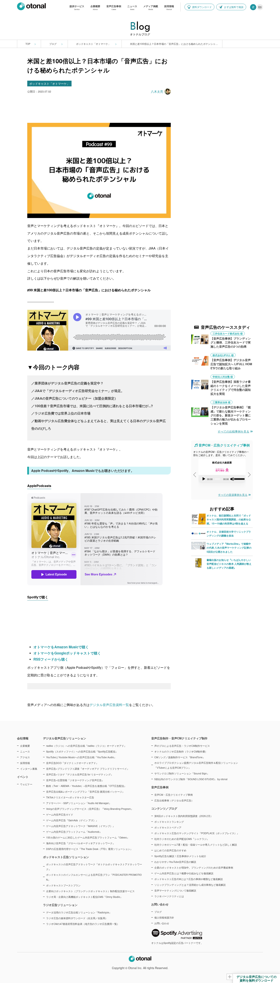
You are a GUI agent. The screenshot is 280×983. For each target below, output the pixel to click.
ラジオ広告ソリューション (60, 905)
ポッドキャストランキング (169, 821)
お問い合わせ (161, 923)
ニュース (25, 751)
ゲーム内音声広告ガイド (59, 814)
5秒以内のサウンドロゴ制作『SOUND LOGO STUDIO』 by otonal (191, 779)
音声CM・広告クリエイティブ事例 (173, 794)
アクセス (25, 757)
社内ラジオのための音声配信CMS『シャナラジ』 (181, 839)
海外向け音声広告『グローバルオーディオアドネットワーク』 (80, 843)
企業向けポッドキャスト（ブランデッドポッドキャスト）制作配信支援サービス (90, 891)
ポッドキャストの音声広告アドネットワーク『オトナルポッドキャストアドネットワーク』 (94, 866)
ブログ (53, 43)
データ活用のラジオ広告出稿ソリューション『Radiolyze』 (79, 912)
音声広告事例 (159, 787)
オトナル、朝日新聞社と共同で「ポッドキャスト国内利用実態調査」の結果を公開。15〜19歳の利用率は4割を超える (229, 519)
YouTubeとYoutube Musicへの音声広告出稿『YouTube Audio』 (81, 757)
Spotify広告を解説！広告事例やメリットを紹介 (180, 856)
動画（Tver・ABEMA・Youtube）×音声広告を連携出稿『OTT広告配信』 (86, 786)
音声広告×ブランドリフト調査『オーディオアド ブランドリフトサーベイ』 (87, 768)
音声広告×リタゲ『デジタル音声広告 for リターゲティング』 (79, 774)
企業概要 (25, 745)
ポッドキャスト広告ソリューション (66, 857)
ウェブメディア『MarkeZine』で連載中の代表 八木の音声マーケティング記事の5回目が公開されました (229, 547)
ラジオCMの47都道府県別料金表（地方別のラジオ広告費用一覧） (82, 923)
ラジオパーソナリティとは (169, 896)
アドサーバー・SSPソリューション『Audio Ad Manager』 (78, 803)
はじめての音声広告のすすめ (170, 850)
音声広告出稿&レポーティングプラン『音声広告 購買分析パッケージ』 (85, 791)
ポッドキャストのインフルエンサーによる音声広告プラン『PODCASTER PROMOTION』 (94, 877)
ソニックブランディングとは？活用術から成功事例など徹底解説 (190, 884)
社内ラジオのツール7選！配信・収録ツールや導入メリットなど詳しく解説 (195, 844)
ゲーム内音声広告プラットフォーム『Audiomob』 (74, 831)
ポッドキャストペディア (167, 827)
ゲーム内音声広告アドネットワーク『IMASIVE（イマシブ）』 (80, 826)
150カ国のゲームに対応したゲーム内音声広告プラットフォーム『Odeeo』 (87, 837)
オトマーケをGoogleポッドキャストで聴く (67, 653)
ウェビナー (26, 784)
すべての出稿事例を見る (233, 431)
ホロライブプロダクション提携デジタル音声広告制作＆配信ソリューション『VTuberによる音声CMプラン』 (196, 765)
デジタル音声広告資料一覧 (109, 704)
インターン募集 (28, 768)
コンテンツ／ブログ (164, 808)
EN (260, 7)
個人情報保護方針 (164, 917)
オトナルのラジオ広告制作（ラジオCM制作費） (180, 751)
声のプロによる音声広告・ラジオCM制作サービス (182, 745)
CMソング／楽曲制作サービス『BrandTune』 (179, 757)
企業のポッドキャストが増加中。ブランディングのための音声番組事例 (193, 867)
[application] (222, 479)
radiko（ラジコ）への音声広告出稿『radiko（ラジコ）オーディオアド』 (86, 745)
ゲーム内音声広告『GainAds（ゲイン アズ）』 (72, 820)
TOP (27, 43)
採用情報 (25, 763)
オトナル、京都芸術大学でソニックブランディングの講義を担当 (229, 533)
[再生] (204, 479)
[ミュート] (232, 479)
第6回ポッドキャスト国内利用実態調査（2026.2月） (183, 816)
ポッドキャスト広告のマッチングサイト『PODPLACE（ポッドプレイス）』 (196, 833)
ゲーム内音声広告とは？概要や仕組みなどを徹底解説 (183, 873)
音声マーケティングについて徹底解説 (175, 890)
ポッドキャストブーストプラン (63, 885)
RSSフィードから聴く (50, 659)
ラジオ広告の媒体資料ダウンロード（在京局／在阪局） (77, 918)
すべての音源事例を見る (232, 495)
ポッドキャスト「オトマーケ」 (93, 43)
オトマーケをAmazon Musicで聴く (61, 646)
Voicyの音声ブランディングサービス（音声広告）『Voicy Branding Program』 (89, 808)
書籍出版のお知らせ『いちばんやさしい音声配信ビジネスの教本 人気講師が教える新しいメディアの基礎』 (229, 563)
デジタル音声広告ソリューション (64, 738)
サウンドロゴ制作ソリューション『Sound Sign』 (181, 773)
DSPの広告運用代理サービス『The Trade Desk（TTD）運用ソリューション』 (89, 849)
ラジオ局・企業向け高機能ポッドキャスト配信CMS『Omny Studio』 (84, 896)
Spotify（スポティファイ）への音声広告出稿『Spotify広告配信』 (82, 751)
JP (253, 7)
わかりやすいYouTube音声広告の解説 (175, 861)
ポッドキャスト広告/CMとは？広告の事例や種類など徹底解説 (188, 879)
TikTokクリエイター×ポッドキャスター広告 (70, 797)
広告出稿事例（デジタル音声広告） (174, 800)
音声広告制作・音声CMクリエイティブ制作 (179, 738)
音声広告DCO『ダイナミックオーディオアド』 (72, 763)
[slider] (239, 478)
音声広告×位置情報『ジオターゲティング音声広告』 (75, 780)
